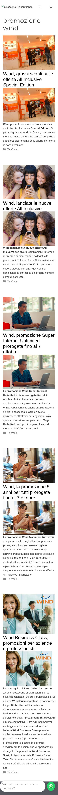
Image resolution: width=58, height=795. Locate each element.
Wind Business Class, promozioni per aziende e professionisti (27, 643)
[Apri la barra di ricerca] (40, 7)
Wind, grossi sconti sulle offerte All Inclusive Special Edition (28, 79)
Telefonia (12, 149)
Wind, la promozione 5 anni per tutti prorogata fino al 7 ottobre (26, 492)
